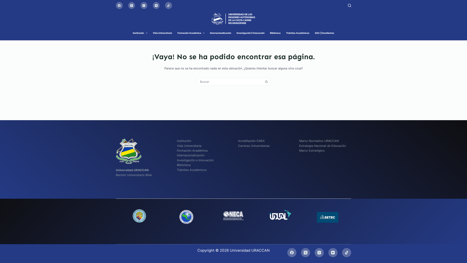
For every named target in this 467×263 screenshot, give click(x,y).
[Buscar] (349, 5)
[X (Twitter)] (131, 5)
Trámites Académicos (297, 33)
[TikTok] (168, 5)
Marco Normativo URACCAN (319, 141)
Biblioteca (275, 33)
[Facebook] (119, 5)
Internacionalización (220, 33)
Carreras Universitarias (254, 146)
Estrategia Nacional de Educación (322, 146)
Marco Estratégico (312, 150)
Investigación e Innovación (251, 33)
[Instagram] (143, 5)
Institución (138, 33)
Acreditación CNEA (251, 141)
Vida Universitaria (162, 33)
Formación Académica (189, 33)
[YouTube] (156, 5)
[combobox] (230, 81)
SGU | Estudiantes (324, 33)
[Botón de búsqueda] (266, 81)
